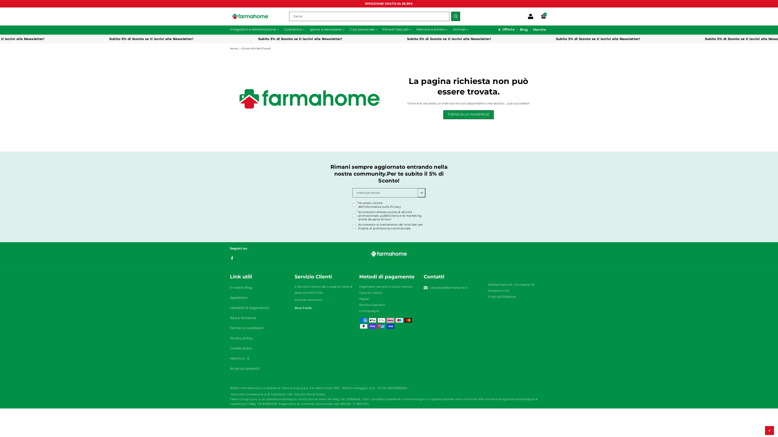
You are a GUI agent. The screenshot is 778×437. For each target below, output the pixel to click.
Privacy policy (241, 338)
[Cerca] (455, 16)
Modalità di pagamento (249, 308)
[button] (543, 16)
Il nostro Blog (241, 288)
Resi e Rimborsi (243, 318)
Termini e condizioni (247, 328)
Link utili (241, 277)
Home (234, 48)
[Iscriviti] (421, 192)
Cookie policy (241, 348)
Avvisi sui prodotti (245, 368)
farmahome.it (251, 388)
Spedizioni (238, 298)
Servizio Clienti (313, 277)
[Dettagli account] (530, 16)
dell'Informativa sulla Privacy (379, 206)
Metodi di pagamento (387, 277)
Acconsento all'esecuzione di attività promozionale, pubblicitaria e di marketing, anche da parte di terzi (390, 215)
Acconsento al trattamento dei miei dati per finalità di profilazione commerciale (390, 226)
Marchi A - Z (240, 358)
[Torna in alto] (769, 430)
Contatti (434, 277)
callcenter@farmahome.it (448, 288)
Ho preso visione (379, 204)
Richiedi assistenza (308, 300)
